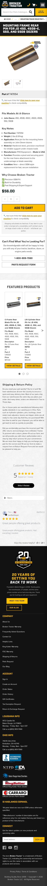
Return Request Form (23, 446)
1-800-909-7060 (23, 258)
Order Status (7, 689)
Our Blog (14, 608)
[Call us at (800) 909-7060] (28, 5)
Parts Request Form (23, 264)
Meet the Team (17, 601)
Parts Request (8, 661)
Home (8, 19)
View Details (14, 365)
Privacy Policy (15, 871)
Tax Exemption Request (12, 704)
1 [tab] (19, 374)
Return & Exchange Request (14, 709)
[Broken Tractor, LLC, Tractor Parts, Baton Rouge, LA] (12, 758)
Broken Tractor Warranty (12, 626)
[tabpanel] (14, 329)
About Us (6, 621)
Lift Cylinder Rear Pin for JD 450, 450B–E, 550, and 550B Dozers (33, 323)
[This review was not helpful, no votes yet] (42, 542)
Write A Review (23, 485)
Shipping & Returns (10, 656)
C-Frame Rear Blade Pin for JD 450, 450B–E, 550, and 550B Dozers (13, 323)
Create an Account (10, 684)
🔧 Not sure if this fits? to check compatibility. (21, 102)
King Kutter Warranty (10, 646)
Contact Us (7, 636)
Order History (8, 694)
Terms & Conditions (29, 871)
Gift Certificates (8, 699)
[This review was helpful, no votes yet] (37, 542)
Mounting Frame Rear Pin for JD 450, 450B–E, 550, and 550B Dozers (32, 19)
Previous (4, 331)
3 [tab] (27, 374)
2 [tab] (23, 374)
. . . (16, 19)
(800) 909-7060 (16, 729)
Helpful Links (8, 641)
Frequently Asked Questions (14, 631)
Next (42, 331)
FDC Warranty (8, 651)
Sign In (5, 679)
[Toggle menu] (42, 4)
